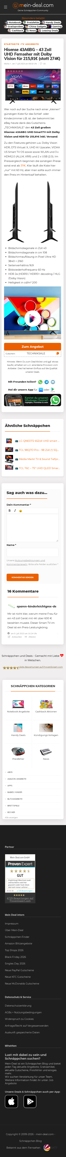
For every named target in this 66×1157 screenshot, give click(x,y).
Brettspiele (13, 806)
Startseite (11, 44)
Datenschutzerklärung (18, 1005)
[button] (9, 510)
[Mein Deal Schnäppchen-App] (33, 1101)
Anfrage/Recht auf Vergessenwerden (26, 1025)
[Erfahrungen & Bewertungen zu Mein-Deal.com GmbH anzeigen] (20, 878)
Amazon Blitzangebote (18, 943)
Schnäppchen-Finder (17, 936)
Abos (10, 772)
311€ (23, 165)
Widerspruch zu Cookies (19, 1019)
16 (44, 63)
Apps (9, 785)
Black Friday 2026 (15, 957)
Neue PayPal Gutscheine (19, 970)
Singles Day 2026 (15, 963)
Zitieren (32, 637)
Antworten (16, 637)
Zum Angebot (33, 347)
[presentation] (9, 510)
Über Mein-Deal (14, 930)
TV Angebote (30, 44)
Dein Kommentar (19, 504)
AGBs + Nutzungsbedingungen (23, 1012)
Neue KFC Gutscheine (18, 976)
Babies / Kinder (14, 792)
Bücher (11, 812)
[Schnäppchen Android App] (52, 389)
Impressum (11, 923)
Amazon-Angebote (16, 779)
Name (11, 545)
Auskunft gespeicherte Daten (22, 1032)
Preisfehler (35, 1070)
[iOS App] (40, 389)
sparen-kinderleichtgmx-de (36, 606)
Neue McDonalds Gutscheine (22, 983)
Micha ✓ (7, 63)
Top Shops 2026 (14, 950)
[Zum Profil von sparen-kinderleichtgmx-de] (11, 606)
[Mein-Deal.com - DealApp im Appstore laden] (14, 1101)
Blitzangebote (14, 799)
